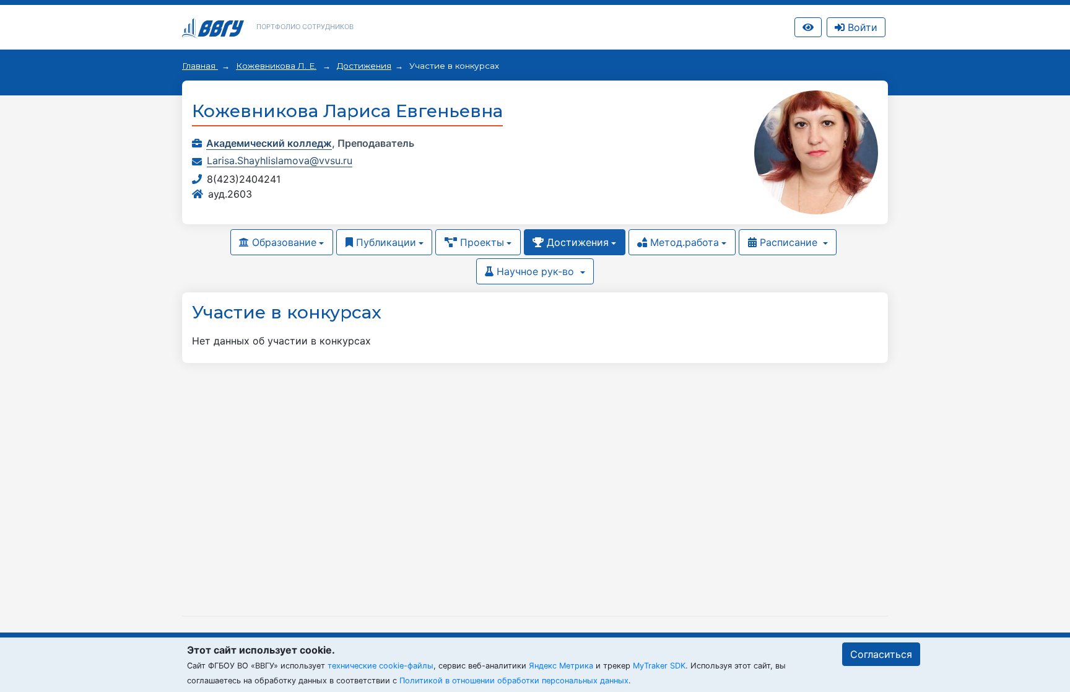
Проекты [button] (480, 242)
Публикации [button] (384, 242)
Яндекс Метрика (561, 665)
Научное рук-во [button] (535, 271)
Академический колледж (269, 143)
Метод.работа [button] (683, 242)
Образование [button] (282, 242)
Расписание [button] (788, 242)
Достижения (364, 66)
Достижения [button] (576, 242)
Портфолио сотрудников (305, 26)
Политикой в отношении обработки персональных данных (514, 680)
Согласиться (881, 654)
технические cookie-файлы (380, 665)
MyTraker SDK (659, 665)
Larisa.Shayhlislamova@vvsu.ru (279, 160)
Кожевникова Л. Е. (276, 66)
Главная (200, 66)
